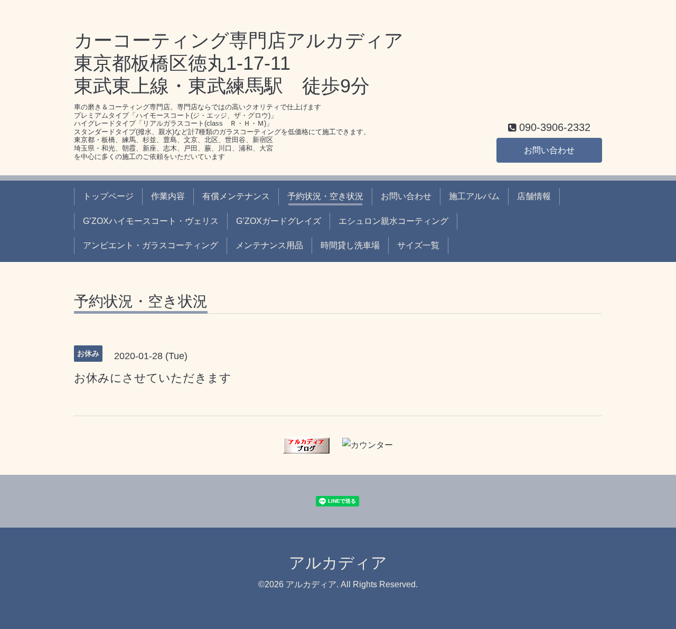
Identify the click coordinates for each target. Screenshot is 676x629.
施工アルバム (474, 196)
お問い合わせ (549, 150)
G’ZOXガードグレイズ (278, 221)
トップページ (108, 196)
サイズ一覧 (418, 245)
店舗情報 (534, 196)
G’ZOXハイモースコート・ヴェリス (151, 221)
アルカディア (338, 562)
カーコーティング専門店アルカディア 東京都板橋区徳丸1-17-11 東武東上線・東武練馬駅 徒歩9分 (238, 63)
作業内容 (168, 196)
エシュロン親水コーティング (393, 221)
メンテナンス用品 (269, 245)
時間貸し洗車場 (350, 245)
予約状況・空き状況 (325, 196)
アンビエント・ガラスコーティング (150, 245)
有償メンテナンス (236, 196)
